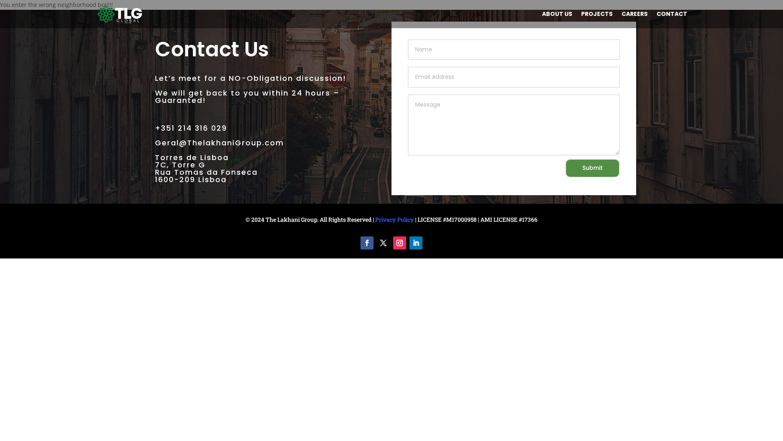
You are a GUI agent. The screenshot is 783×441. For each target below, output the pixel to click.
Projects (597, 14)
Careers (635, 14)
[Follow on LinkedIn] (415, 242)
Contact (672, 14)
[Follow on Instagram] (399, 242)
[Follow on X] (383, 242)
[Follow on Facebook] (367, 242)
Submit (592, 168)
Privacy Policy (394, 219)
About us (557, 14)
